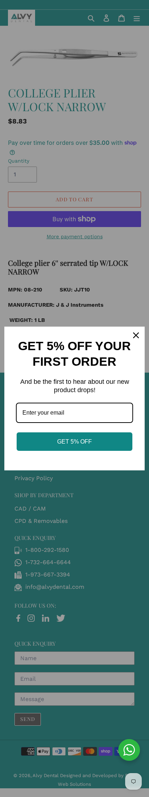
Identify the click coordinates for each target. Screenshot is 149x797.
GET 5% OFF (74, 442)
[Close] (136, 335)
